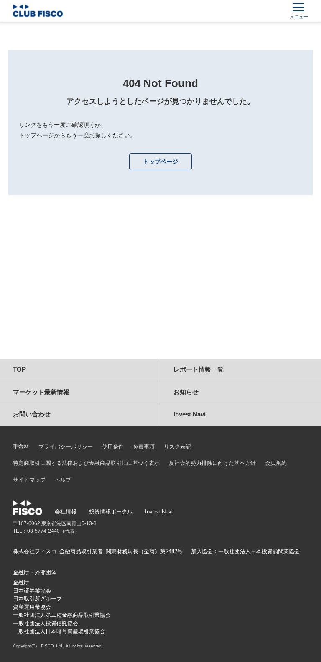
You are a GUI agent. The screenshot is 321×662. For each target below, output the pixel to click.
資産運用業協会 (32, 607)
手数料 (21, 447)
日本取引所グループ (37, 598)
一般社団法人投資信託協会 (45, 623)
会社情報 (65, 511)
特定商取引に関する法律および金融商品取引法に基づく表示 (86, 463)
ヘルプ (63, 480)
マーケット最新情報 (41, 391)
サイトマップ (29, 480)
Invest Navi (189, 414)
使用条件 (113, 447)
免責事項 (144, 447)
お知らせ (186, 391)
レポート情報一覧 (198, 369)
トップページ (160, 161)
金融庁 (21, 582)
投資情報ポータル (110, 511)
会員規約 (276, 463)
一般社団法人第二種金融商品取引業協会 (62, 615)
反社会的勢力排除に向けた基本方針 (212, 463)
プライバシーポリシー (65, 447)
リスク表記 (177, 447)
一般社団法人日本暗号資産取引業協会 (59, 631)
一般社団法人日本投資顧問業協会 (259, 551)
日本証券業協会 (32, 591)
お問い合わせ (32, 414)
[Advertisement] (160, 287)
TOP (19, 369)
